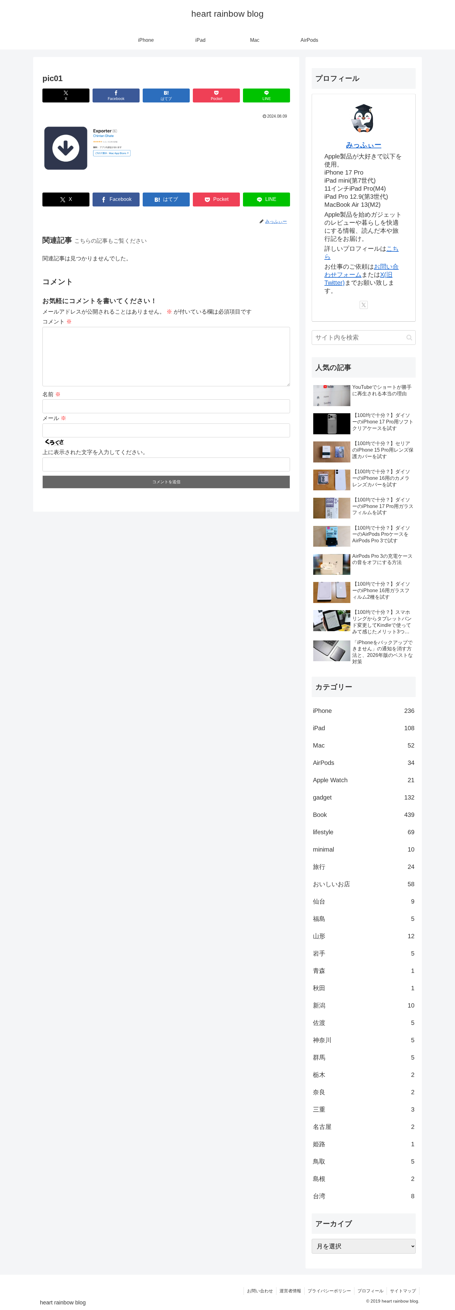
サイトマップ (403, 1290)
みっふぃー (363, 145)
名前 (51, 394)
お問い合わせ (260, 1290)
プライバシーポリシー (329, 1290)
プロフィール (371, 1290)
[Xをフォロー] (364, 305)
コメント (57, 322)
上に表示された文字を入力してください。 (95, 452)
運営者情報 (290, 1290)
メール (54, 418)
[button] (409, 337)
